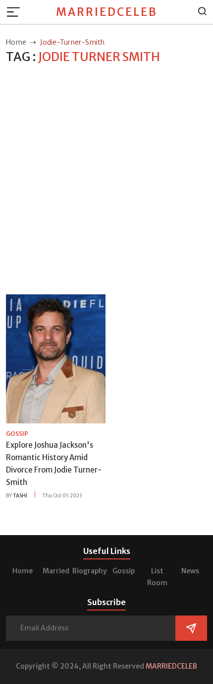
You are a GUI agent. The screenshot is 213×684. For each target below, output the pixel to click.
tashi (20, 495)
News (190, 570)
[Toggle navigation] (16, 11)
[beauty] (56, 358)
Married (56, 570)
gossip (17, 433)
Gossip (123, 570)
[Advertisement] (106, 179)
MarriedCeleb (107, 12)
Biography (89, 570)
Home (22, 570)
